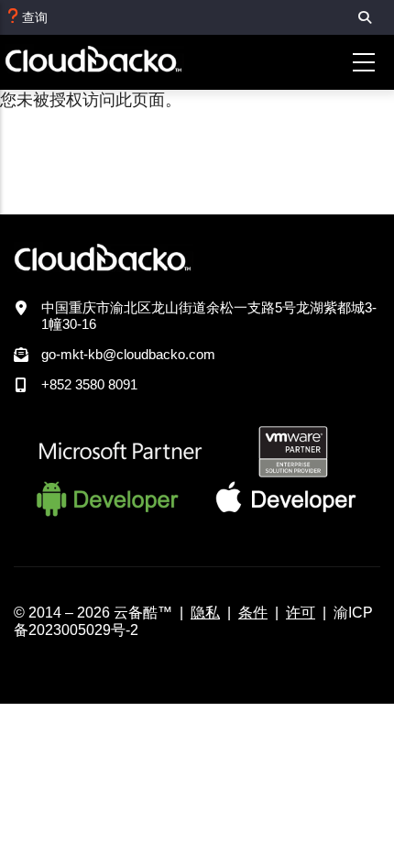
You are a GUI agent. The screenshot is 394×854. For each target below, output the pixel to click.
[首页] (120, 62)
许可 (300, 612)
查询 (35, 17)
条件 (253, 612)
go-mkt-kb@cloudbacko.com (128, 354)
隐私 (205, 612)
